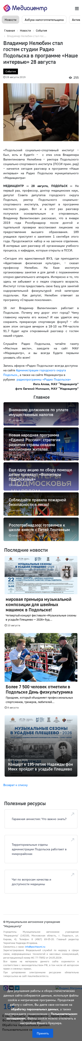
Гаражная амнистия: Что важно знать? (39, 819)
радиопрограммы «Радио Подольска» (44, 379)
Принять (43, 1033)
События (10, 71)
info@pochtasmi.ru (35, 946)
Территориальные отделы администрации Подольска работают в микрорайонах (39, 849)
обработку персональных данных (34, 1009)
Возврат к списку (15, 785)
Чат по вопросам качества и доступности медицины (31, 881)
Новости (10, 19)
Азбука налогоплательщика (44, 19)
